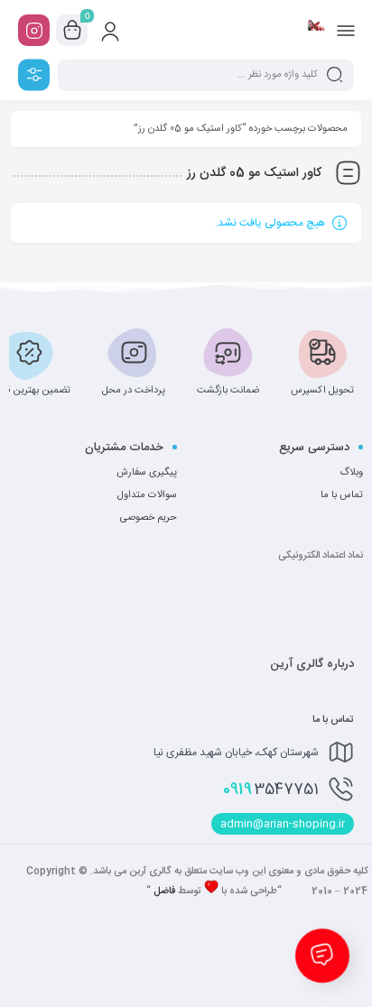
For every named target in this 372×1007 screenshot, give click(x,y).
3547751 (271, 789)
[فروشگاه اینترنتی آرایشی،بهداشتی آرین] (316, 30)
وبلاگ (351, 473)
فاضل (164, 891)
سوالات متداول (147, 495)
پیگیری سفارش (146, 473)
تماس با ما (342, 495)
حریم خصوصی (148, 518)
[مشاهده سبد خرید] (72, 31)
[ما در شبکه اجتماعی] (34, 30)
